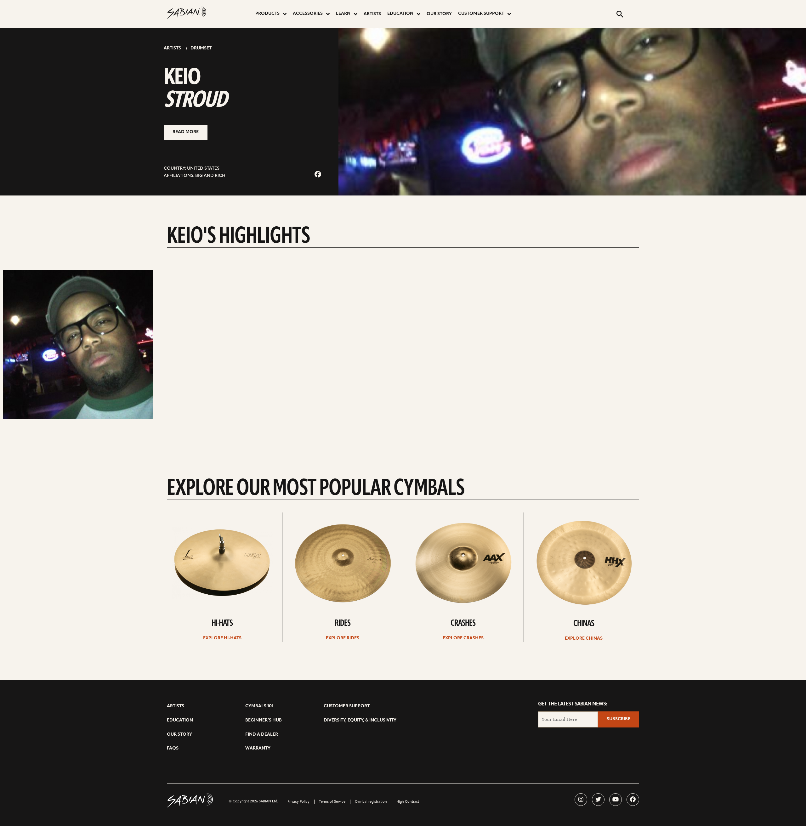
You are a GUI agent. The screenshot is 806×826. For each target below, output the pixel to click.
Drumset (201, 48)
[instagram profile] (581, 799)
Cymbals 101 (259, 706)
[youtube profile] (615, 799)
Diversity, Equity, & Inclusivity (360, 720)
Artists (372, 14)
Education (400, 13)
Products (267, 13)
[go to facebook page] (318, 175)
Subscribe (618, 719)
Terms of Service (332, 802)
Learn (343, 13)
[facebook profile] (633, 799)
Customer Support (481, 13)
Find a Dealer (261, 734)
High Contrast (407, 802)
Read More (186, 132)
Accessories (308, 13)
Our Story (439, 14)
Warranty (257, 748)
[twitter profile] (598, 799)
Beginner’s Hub (263, 720)
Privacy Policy (298, 802)
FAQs (173, 748)
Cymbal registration (371, 802)
